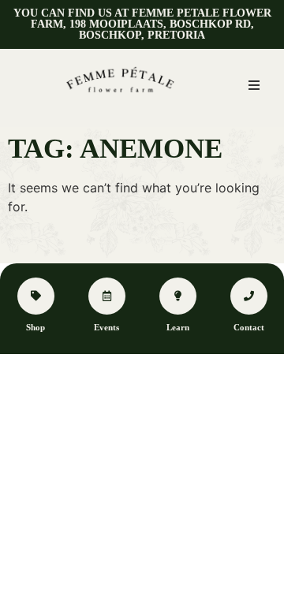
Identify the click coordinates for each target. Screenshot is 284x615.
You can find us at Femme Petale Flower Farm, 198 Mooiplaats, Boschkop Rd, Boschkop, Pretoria (142, 24)
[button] (254, 85)
